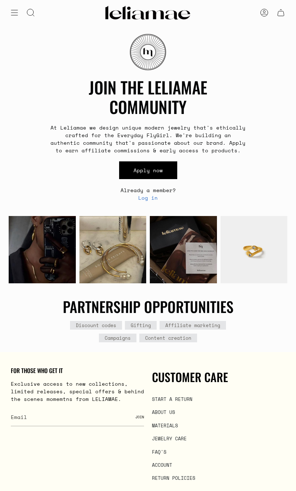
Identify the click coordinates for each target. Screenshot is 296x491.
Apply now (148, 170)
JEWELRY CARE (169, 438)
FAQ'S (159, 452)
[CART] (281, 12)
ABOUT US (163, 412)
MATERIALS (165, 425)
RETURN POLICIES (173, 478)
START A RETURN (172, 399)
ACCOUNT (162, 465)
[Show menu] (14, 12)
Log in (148, 198)
